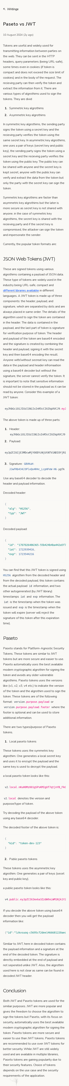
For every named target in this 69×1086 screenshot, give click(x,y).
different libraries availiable (21, 290)
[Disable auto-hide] (30, 2)
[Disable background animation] (30, 4)
